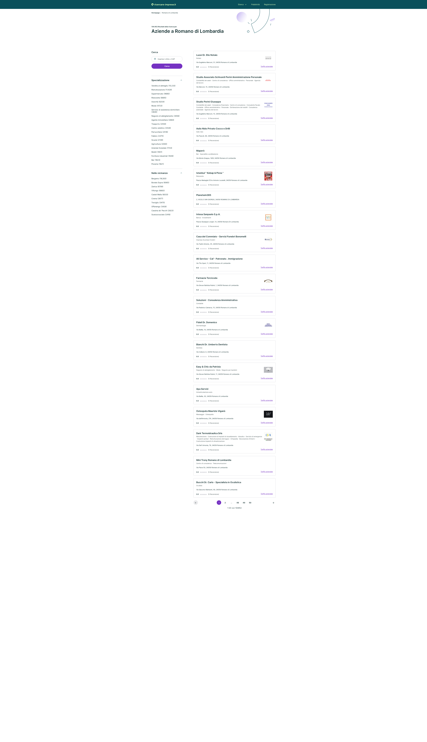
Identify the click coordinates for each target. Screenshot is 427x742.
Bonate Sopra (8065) (160, 182)
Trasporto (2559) (158, 124)
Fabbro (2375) (157, 136)
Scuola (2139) (157, 140)
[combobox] (166, 59)
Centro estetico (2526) (161, 128)
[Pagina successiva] (273, 502)
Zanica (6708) (157, 186)
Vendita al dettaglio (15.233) (163, 86)
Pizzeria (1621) (157, 164)
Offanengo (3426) (159, 206)
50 (250, 503)
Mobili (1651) (156, 152)
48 (238, 503)
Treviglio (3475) (158, 202)
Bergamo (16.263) (158, 178)
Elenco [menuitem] (241, 4)
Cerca (166, 66)
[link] (234, 60)
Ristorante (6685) (158, 98)
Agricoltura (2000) (159, 144)
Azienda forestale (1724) (161, 148)
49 (244, 503)
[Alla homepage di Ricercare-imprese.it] (163, 4)
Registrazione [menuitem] (270, 4)
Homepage (155, 13)
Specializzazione (160, 80)
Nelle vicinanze (159, 173)
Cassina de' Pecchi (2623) (162, 210)
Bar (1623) (155, 160)
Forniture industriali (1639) (162, 156)
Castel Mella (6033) (159, 194)
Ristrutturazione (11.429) (161, 90)
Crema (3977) (157, 198)
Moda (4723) (156, 106)
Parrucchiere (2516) (159, 132)
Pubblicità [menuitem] (255, 4)
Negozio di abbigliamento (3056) (165, 116)
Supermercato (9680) (160, 94)
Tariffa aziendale (267, 66)
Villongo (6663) (158, 190)
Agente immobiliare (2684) (162, 120)
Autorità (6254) (158, 102)
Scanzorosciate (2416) (160, 214)
